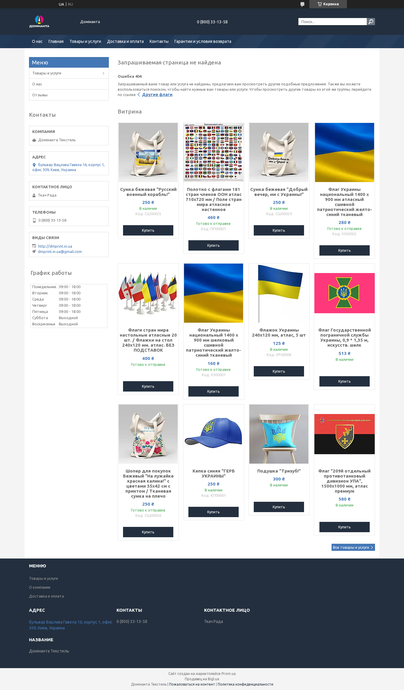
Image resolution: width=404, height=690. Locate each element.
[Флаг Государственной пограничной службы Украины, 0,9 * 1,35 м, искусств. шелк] (344, 293)
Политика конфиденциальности (245, 684)
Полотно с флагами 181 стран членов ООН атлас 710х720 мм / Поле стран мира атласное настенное (214, 199)
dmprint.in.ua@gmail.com (60, 251)
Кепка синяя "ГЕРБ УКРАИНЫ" (214, 473)
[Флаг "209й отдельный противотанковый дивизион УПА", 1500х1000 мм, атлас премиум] (344, 434)
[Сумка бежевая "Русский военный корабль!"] (148, 152)
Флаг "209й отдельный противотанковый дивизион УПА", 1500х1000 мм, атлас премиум (344, 480)
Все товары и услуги (351, 547)
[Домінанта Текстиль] (51, 21)
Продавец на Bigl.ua (202, 679)
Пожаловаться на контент (192, 684)
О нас (37, 41)
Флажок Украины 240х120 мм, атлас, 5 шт (279, 332)
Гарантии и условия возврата (202, 41)
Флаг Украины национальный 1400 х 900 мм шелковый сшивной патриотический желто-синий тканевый (213, 342)
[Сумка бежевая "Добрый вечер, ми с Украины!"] (279, 152)
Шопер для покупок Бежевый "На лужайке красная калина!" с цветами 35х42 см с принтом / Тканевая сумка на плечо (148, 483)
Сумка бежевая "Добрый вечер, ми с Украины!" (279, 192)
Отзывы (40, 95)
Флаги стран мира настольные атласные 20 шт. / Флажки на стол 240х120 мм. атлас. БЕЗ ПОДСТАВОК (148, 340)
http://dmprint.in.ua (55, 246)
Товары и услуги (85, 41)
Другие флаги (157, 94)
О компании (39, 587)
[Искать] (371, 21)
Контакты (159, 41)
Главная (56, 41)
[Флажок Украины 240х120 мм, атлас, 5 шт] (279, 293)
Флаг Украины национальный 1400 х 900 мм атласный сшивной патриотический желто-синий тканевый (344, 202)
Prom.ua (229, 674)
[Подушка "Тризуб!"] (279, 434)
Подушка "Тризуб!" (279, 470)
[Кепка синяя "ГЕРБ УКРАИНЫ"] (213, 434)
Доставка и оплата (125, 41)
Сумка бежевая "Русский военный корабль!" (148, 192)
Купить (148, 230)
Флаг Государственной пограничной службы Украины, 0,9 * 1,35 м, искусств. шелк (344, 337)
